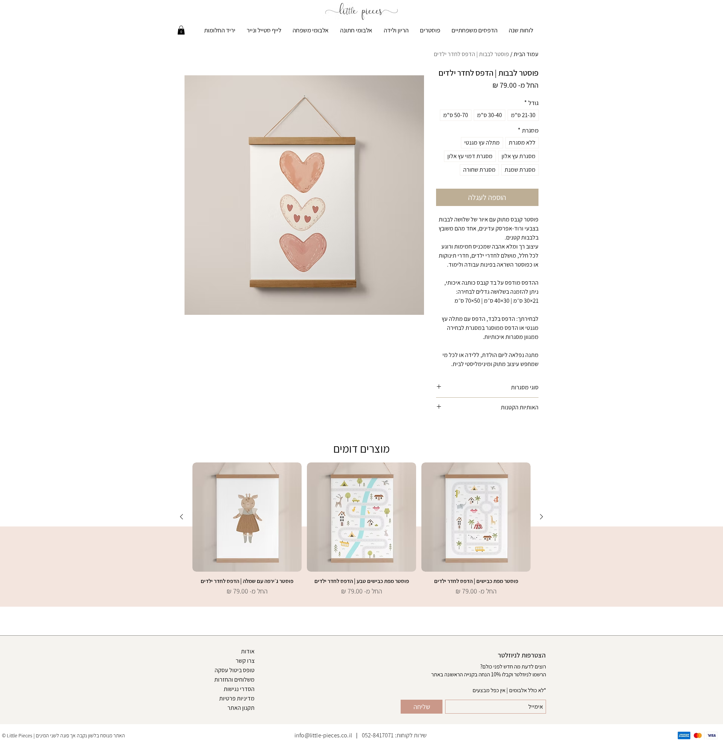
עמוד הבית (526, 54)
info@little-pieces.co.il (323, 735)
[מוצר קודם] (541, 516)
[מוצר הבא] (181, 516)
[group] (361, 532)
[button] (181, 30)
